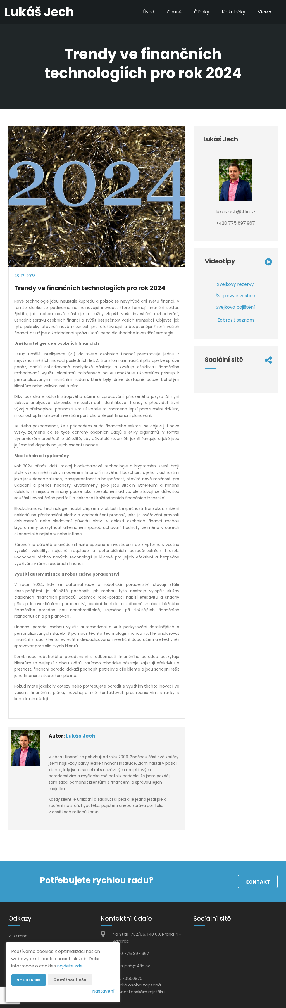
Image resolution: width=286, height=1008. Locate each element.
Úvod (148, 12)
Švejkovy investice (235, 296)
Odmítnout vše (69, 980)
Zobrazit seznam (235, 320)
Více (263, 12)
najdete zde (70, 966)
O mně (174, 12)
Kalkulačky (233, 12)
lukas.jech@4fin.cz (131, 966)
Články (201, 12)
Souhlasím (29, 980)
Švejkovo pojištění (235, 307)
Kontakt (257, 881)
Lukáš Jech (80, 735)
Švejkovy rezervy (235, 284)
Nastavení (103, 991)
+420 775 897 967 (131, 953)
